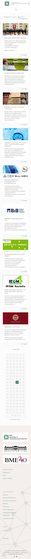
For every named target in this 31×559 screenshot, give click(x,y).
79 (7, 394)
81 (13, 394)
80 (11, 394)
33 (14, 370)
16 (17, 361)
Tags (13, 17)
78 (23, 391)
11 (20, 358)
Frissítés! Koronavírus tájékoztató (14, 73)
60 (23, 382)
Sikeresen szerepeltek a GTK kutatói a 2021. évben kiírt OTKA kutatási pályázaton (15, 144)
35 (20, 370)
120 (23, 412)
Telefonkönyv (6, 472)
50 (10, 379)
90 (23, 397)
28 (17, 367)
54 (23, 379)
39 (14, 373)
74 (10, 391)
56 (10, 382)
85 (7, 397)
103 (7, 406)
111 (13, 409)
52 (17, 379)
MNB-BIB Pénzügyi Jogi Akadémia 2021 (14, 219)
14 (10, 361)
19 (7, 364)
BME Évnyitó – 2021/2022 (12, 327)
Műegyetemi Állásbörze (9, 512)
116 (10, 412)
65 (20, 385)
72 (23, 388)
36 (23, 370)
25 (7, 367)
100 (17, 403)
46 (17, 376)
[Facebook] (14, 556)
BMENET (5, 503)
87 (14, 397)
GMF (4, 475)
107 (20, 406)
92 (10, 400)
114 (23, 409)
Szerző (21, 17)
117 (14, 412)
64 (17, 385)
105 (14, 406)
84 (23, 394)
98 (10, 403)
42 (23, 373)
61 (7, 385)
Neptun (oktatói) (7, 478)
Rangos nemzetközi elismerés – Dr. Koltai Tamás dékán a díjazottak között (15, 291)
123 (19, 415)
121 (12, 415)
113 (20, 409)
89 (20, 397)
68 (10, 388)
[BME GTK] (15, 3)
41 (20, 373)
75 (14, 391)
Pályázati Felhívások (8, 518)
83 (20, 394)
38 (10, 373)
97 (7, 403)
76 (17, 391)
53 (20, 379)
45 (14, 376)
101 (20, 403)
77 (20, 391)
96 (23, 400)
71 (20, 388)
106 (17, 406)
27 (14, 367)
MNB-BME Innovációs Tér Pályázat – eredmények (15, 108)
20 (10, 364)
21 (13, 364)
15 (13, 361)
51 (13, 379)
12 (23, 358)
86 (10, 397)
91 (7, 400)
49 (7, 379)
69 (14, 388)
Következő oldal (14, 419)
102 (23, 403)
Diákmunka (6, 515)
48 (23, 376)
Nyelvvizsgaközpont (8, 509)
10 (17, 358)
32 (10, 370)
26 (10, 367)
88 (17, 397)
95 (20, 400)
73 (7, 391)
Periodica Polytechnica (9, 497)
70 (17, 388)
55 (7, 382)
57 (14, 382)
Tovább (25, 55)
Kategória (7, 17)
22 (17, 364)
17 (20, 361)
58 (17, 382)
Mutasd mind (23, 18)
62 (10, 385)
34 (17, 370)
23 (20, 364)
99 (14, 403)
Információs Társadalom (9, 500)
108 (23, 406)
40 (17, 373)
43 (7, 376)
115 (7, 412)
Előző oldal (16, 349)
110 (10, 409)
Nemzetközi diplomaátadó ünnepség (15, 38)
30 (23, 367)
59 (20, 382)
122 (15, 415)
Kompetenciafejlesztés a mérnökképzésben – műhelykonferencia (12, 181)
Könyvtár (5, 494)
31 (7, 370)
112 (17, 409)
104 (11, 406)
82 (17, 394)
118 (17, 412)
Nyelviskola (6, 506)
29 (20, 367)
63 (14, 385)
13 (7, 361)
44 (10, 376)
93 (14, 400)
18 (23, 361)
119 (20, 412)
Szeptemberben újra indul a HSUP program (15, 255)
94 (17, 400)
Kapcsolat (5, 538)
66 (23, 385)
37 (7, 373)
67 (7, 388)
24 (23, 364)
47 (20, 376)
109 (7, 409)
